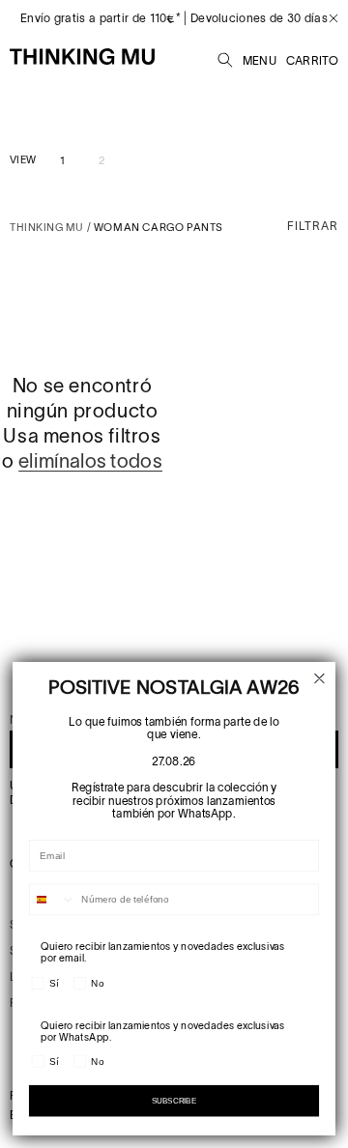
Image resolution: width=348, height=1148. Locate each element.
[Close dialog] (319, 679)
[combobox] (52, 899)
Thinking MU (47, 227)
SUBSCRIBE (174, 1101)
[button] (225, 57)
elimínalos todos (90, 461)
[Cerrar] (326, 18)
